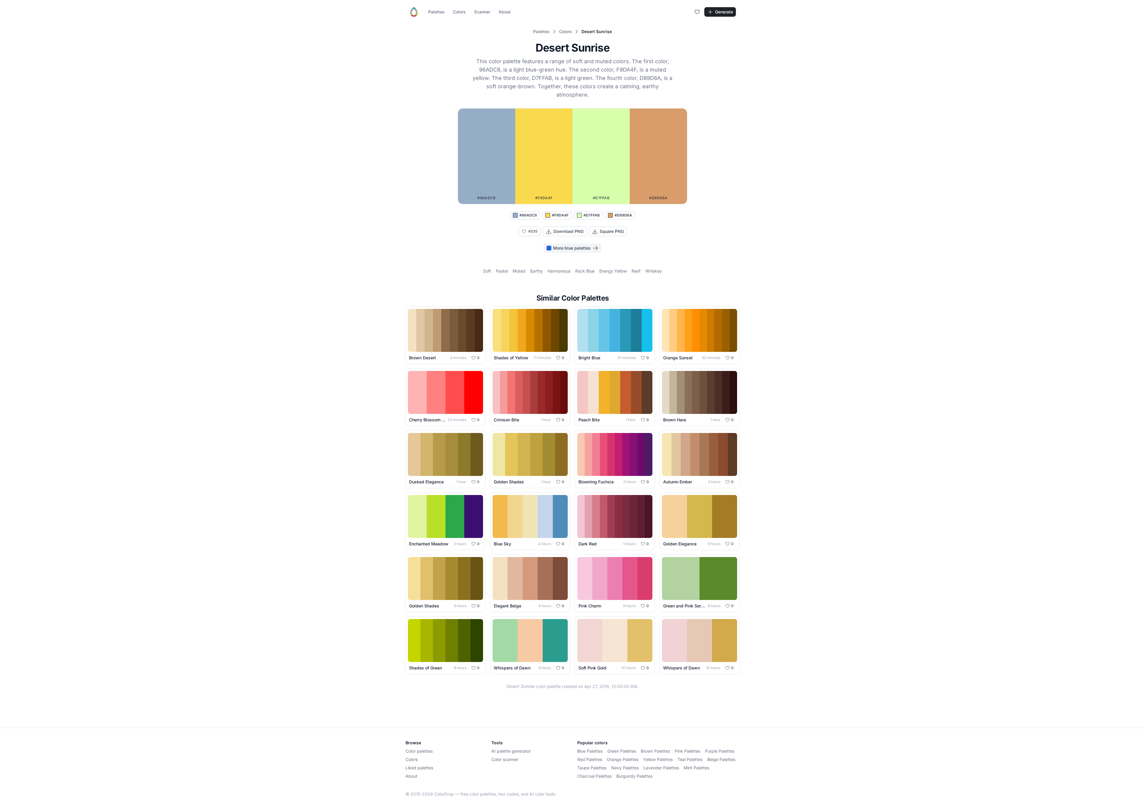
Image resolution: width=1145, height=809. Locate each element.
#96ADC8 (528, 215)
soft (487, 270)
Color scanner (504, 759)
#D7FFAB (592, 215)
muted (519, 270)
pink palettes (687, 751)
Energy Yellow (613, 270)
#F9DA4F (560, 215)
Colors (459, 11)
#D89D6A (623, 215)
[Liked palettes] (697, 12)
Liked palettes (419, 767)
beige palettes (721, 759)
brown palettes (655, 751)
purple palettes (719, 751)
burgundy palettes (634, 776)
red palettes (589, 759)
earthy (536, 270)
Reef (636, 270)
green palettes (621, 751)
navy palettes (625, 767)
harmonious (558, 270)
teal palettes (690, 759)
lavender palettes (661, 767)
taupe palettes (591, 767)
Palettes (436, 11)
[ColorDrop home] (414, 12)
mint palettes (696, 767)
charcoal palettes (594, 776)
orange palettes (622, 759)
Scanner (482, 11)
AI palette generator (511, 751)
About (504, 11)
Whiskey (653, 270)
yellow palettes (658, 759)
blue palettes (590, 751)
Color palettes (419, 751)
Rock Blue (585, 270)
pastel (502, 270)
